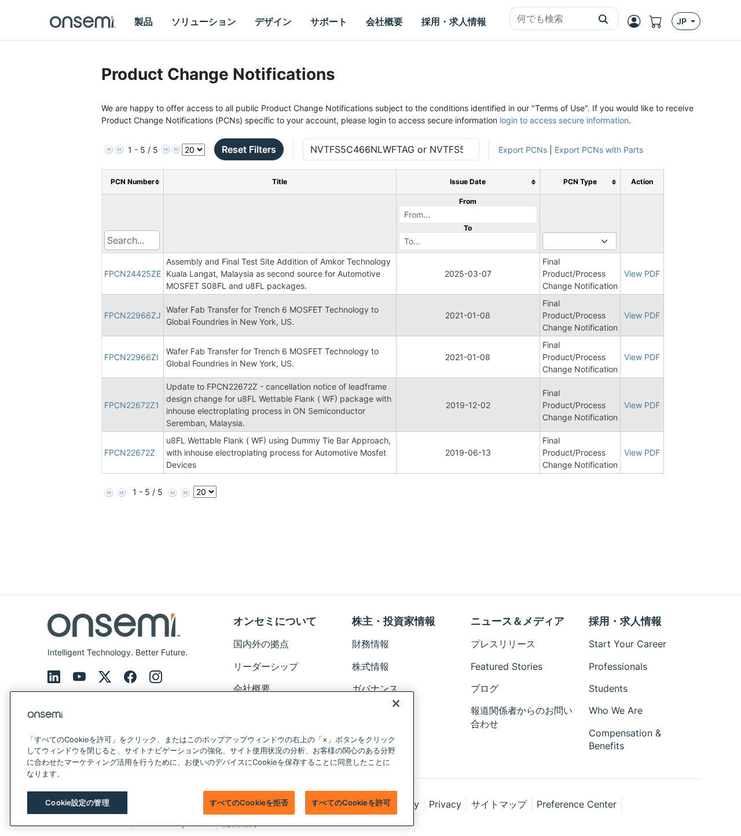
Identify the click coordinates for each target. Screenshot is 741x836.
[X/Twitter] (106, 676)
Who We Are (616, 710)
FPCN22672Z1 (131, 405)
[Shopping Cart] (661, 21)
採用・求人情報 (625, 621)
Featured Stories (506, 666)
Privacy (445, 804)
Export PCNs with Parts (599, 150)
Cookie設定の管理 (77, 802)
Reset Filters (249, 149)
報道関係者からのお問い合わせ (522, 717)
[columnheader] (133, 182)
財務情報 (370, 644)
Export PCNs (522, 150)
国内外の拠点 (261, 644)
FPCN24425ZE (132, 273)
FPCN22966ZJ (132, 315)
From (467, 201)
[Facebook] (132, 676)
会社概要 (251, 688)
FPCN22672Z (129, 452)
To (468, 227)
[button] (603, 18)
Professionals (618, 666)
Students (608, 688)
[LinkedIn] (55, 676)
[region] (211, 759)
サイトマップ (499, 804)
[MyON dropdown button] (637, 21)
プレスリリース (503, 644)
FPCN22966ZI (131, 357)
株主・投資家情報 (393, 621)
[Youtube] (81, 676)
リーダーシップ (265, 666)
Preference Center (577, 804)
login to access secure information (564, 120)
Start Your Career (627, 644)
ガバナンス (375, 688)
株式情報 (370, 666)
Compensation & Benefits (625, 739)
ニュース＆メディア (517, 621)
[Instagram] (155, 676)
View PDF (642, 273)
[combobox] (549, 19)
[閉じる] (396, 703)
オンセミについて (275, 621)
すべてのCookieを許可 (351, 802)
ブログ (484, 688)
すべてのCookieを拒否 (249, 802)
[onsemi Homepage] (83, 21)
